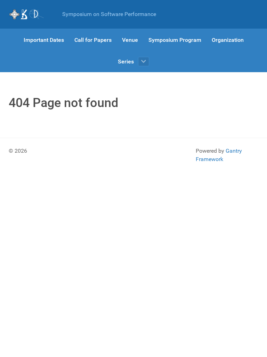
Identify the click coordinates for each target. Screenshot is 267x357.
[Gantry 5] (27, 14)
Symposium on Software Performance (109, 14)
